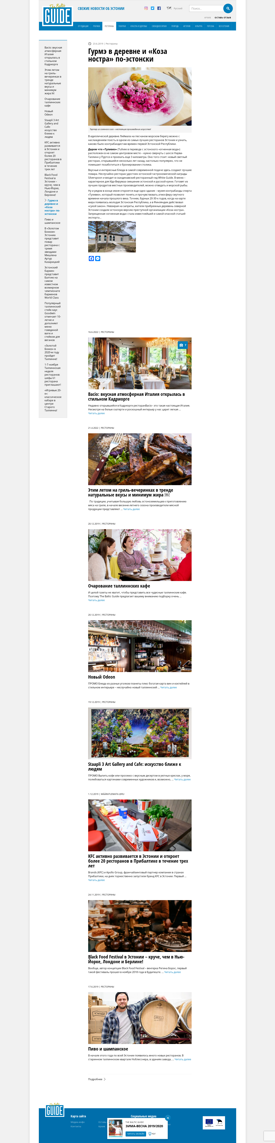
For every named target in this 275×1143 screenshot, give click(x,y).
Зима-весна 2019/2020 (144, 1126)
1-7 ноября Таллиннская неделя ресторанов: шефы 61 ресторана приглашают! (53, 374)
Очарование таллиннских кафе (52, 102)
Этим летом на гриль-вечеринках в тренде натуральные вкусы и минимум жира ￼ (53, 81)
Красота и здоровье (138, 26)
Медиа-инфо (78, 1122)
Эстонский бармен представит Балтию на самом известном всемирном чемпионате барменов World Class (52, 282)
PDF (154, 1133)
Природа (175, 26)
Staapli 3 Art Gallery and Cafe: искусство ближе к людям (52, 128)
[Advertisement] (216, 88)
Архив (207, 17)
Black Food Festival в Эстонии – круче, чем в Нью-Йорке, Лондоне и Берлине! (52, 185)
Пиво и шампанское (52, 221)
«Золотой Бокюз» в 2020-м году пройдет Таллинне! (52, 352)
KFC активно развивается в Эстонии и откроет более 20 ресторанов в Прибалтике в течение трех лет (53, 156)
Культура (198, 26)
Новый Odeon (49, 112)
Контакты (76, 1126)
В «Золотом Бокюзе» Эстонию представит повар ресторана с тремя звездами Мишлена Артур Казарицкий (52, 245)
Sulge (168, 1118)
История (186, 26)
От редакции (83, 26)
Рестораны (109, 26)
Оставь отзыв (223, 17)
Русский (178, 8)
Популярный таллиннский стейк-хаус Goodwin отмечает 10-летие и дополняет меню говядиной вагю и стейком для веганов (53, 321)
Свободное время (159, 26)
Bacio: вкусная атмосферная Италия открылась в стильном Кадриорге (53, 56)
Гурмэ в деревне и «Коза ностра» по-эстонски (52, 207)
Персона (210, 26)
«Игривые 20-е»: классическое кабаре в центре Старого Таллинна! (53, 400)
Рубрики (96, 26)
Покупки (122, 26)
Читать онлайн (136, 1133)
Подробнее (95, 1079)
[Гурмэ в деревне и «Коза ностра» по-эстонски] (140, 96)
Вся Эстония (224, 26)
